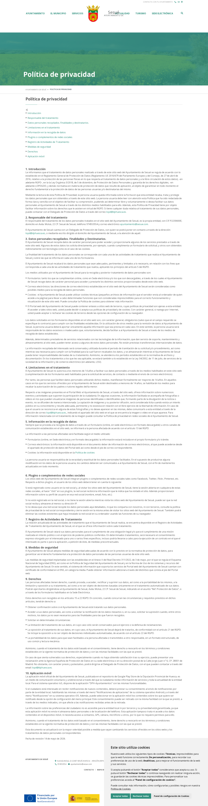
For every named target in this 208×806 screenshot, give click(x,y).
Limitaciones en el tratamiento (44, 127)
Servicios (77, 13)
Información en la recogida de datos (47, 132)
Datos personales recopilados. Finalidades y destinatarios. (58, 122)
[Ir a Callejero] (182, 2)
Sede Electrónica (162, 13)
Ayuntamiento (35, 13)
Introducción (34, 113)
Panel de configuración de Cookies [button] (171, 796)
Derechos (33, 151)
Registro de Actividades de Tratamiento (48, 142)
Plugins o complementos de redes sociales (50, 137)
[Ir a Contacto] (179, 2)
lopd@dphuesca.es (116, 211)
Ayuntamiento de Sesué (35, 89)
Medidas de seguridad (39, 146)
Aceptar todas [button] (120, 796)
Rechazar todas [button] (141, 796)
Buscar (182, 13)
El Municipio (58, 13)
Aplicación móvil (36, 156)
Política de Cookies (121, 788)
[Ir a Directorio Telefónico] (175, 2)
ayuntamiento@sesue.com (134, 224)
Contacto (89, 770)
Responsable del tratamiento (43, 118)
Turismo (140, 13)
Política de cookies (85, 452)
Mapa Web (101, 770)
